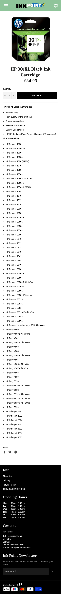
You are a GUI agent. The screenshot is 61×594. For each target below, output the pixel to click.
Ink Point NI (13, 585)
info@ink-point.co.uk (21, 547)
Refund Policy (9, 485)
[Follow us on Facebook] (20, 584)
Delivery (6, 480)
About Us (7, 476)
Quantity (7, 89)
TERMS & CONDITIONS (14, 489)
